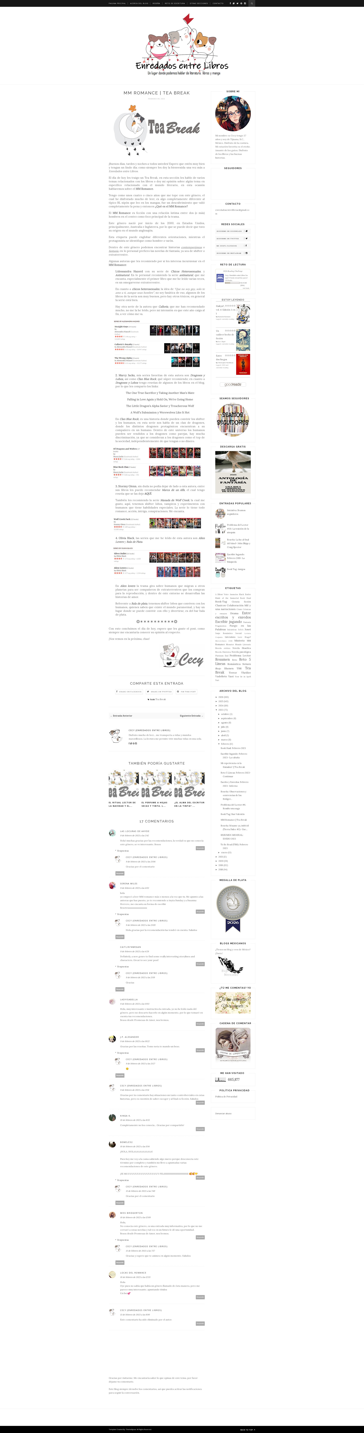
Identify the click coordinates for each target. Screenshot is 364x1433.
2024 (221, 705)
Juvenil (238, 633)
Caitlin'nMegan (130, 947)
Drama (234, 613)
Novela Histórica (223, 652)
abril (223, 735)
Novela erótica (222, 648)
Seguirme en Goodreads (229, 231)
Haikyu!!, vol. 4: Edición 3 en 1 (225, 310)
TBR (239, 668)
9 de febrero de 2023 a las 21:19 (140, 977)
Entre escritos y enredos (233, 615)
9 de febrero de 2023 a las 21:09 (140, 925)
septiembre (227, 718)
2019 (221, 865)
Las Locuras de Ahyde (134, 831)
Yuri (217, 680)
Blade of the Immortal (227, 598)
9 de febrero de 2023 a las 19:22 (134, 1041)
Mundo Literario (243, 644)
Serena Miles (128, 883)
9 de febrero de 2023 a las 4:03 (134, 888)
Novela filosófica (241, 648)
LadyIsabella (129, 999)
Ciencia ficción (241, 601)
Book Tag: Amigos (236, 569)
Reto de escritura (175, 3)
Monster (230, 644)
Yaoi (231, 676)
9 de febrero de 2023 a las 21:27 (140, 1063)
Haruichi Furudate (224, 317)
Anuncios (234, 594)
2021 (221, 856)
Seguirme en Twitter (228, 239)
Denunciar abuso (223, 1113)
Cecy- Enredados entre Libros (235, 275)
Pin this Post (188, 692)
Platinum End (221, 655)
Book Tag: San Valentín (233, 814)
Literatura (230, 637)
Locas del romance (133, 1272)
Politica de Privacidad (226, 1096)
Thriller (246, 672)
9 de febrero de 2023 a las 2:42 (134, 835)
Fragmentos (220, 626)
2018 (221, 869)
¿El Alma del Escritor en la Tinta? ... (189, 804)
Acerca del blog (139, 3)
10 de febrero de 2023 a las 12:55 (135, 1277)
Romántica (234, 664)
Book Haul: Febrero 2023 (233, 748)
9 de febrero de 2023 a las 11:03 (134, 1004)
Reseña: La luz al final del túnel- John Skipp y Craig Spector (238, 543)
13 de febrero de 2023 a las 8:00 (135, 1314)
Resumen (222, 659)
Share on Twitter (161, 692)
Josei (248, 629)
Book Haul (245, 598)
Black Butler (245, 594)
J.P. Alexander (129, 1037)
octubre (225, 714)
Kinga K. (125, 1115)
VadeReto (221, 676)
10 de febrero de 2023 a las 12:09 (135, 1217)
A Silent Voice (222, 594)
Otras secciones (199, 3)
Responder (200, 848)
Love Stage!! (244, 637)
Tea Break (161, 699)
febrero (225, 744)
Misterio (239, 640)
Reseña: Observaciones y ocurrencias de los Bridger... (233, 795)
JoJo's (240, 629)
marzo (224, 739)
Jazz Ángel (221, 341)
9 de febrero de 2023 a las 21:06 (140, 861)
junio (224, 731)
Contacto (218, 3)
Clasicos (220, 605)
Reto (234, 660)
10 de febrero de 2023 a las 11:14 (134, 1146)
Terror (233, 672)
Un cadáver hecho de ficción (225, 335)
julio (223, 727)
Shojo (218, 668)
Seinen (246, 664)
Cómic (239, 609)
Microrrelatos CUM (223, 641)
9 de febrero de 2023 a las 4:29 (134, 951)
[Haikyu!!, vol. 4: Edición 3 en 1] (243, 322)
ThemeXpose (131, 1429)
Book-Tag (221, 601)
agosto (224, 722)
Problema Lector (240, 655)
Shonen (228, 668)
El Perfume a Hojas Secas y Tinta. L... (154, 804)
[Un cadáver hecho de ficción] (243, 350)
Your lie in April (243, 676)
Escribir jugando (228, 621)
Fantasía (247, 622)
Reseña (156, 3)
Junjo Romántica (223, 633)
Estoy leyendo (233, 299)
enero (224, 852)
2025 (221, 701)
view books (246, 288)
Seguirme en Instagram (229, 253)
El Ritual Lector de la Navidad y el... (122, 804)
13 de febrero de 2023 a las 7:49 (140, 1191)
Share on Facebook (130, 692)
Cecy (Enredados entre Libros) (149, 730)
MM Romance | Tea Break (234, 819)
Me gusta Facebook (227, 246)
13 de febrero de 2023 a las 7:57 (140, 1250)
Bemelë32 (126, 1142)
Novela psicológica (241, 652)
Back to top (246, 1430)
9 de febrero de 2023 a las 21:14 (134, 1090)
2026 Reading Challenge (233, 271)
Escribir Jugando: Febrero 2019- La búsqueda (236, 558)
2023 (221, 709)
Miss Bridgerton (131, 1213)
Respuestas (123, 850)
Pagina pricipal (117, 3)
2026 (221, 697)
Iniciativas (232, 629)
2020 (221, 861)
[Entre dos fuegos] (243, 374)
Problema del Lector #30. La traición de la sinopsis (238, 529)
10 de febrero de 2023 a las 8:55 (135, 1120)
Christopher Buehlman (225, 363)
